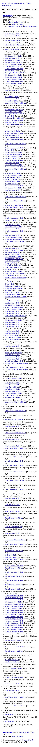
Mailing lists (15, 3)
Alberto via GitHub (11, 395)
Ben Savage (9, 269)
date (21, 22)
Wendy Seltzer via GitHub (13, 511)
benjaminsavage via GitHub (14, 419)
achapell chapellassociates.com (15, 277)
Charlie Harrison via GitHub (14, 69)
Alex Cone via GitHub (12, 137)
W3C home (5, 3)
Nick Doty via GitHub (12, 335)
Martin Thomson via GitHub (14, 40)
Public (22, 3)
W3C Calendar (10, 714)
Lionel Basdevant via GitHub (14, 254)
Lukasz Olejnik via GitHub (13, 45)
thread (11, 22)
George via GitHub (11, 263)
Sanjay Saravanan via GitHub (15, 273)
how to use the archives (15, 26)
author (16, 22)
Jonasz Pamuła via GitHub (13, 271)
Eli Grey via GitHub (11, 555)
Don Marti (8, 290)
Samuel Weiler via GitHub (13, 527)
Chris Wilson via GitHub (13, 265)
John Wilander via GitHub (13, 301)
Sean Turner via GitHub (12, 34)
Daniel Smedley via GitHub (14, 118)
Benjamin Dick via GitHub (13, 292)
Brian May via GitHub (12, 122)
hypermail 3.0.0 (27, 740)
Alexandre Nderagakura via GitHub (16, 363)
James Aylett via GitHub (13, 131)
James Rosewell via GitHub (14, 205)
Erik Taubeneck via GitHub (13, 56)
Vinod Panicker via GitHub (13, 267)
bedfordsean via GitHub (12, 60)
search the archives (30, 26)
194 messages (8, 16)
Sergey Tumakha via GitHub (14, 250)
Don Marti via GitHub (12, 97)
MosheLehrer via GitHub (13, 286)
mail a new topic (17, 24)
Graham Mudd (9, 275)
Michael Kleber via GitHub (13, 77)
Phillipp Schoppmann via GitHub (16, 296)
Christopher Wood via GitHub (14, 73)
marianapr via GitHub (12, 158)
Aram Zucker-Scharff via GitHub (15, 103)
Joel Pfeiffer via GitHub (12, 252)
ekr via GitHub (9, 71)
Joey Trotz (8, 282)
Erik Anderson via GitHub (13, 256)
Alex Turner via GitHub (12, 662)
